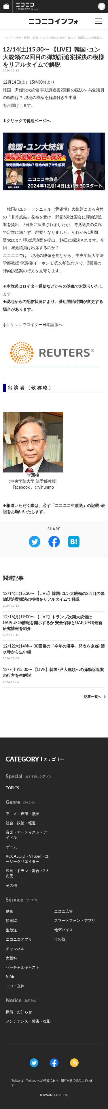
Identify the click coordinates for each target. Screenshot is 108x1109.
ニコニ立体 (15, 986)
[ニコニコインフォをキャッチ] (74, 1062)
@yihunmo (44, 487)
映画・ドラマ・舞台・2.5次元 (27, 873)
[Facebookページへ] (54, 1062)
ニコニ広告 (63, 911)
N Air (10, 977)
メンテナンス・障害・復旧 (28, 1021)
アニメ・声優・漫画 (22, 814)
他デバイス (63, 930)
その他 (11, 886)
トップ (7, 37)
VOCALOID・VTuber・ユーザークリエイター (27, 859)
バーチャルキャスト (22, 968)
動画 (9, 911)
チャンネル (15, 949)
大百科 (11, 958)
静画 (9, 921)
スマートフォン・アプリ (74, 921)
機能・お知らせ (19, 1012)
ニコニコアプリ (19, 939)
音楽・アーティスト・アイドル (26, 835)
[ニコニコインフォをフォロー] (34, 1062)
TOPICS (12, 788)
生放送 (11, 930)
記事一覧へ (92, 696)
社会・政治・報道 (26, 37)
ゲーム (11, 847)
